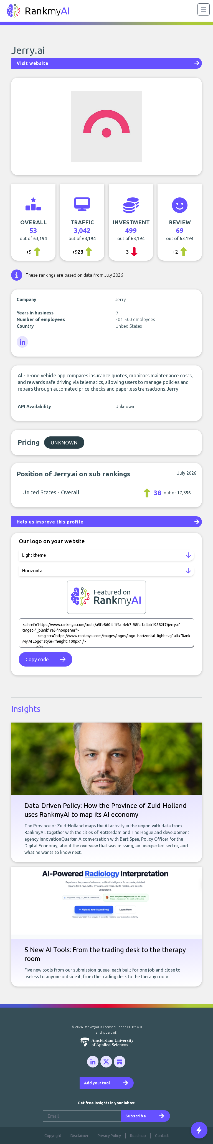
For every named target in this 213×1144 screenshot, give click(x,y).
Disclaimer (79, 1135)
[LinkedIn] (23, 342)
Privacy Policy (109, 1135)
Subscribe (135, 1116)
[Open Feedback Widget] (199, 1130)
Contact (162, 1135)
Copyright (52, 1135)
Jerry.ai (28, 50)
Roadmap (138, 1135)
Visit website (32, 63)
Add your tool (97, 1083)
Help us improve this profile (50, 521)
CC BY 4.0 (134, 1027)
